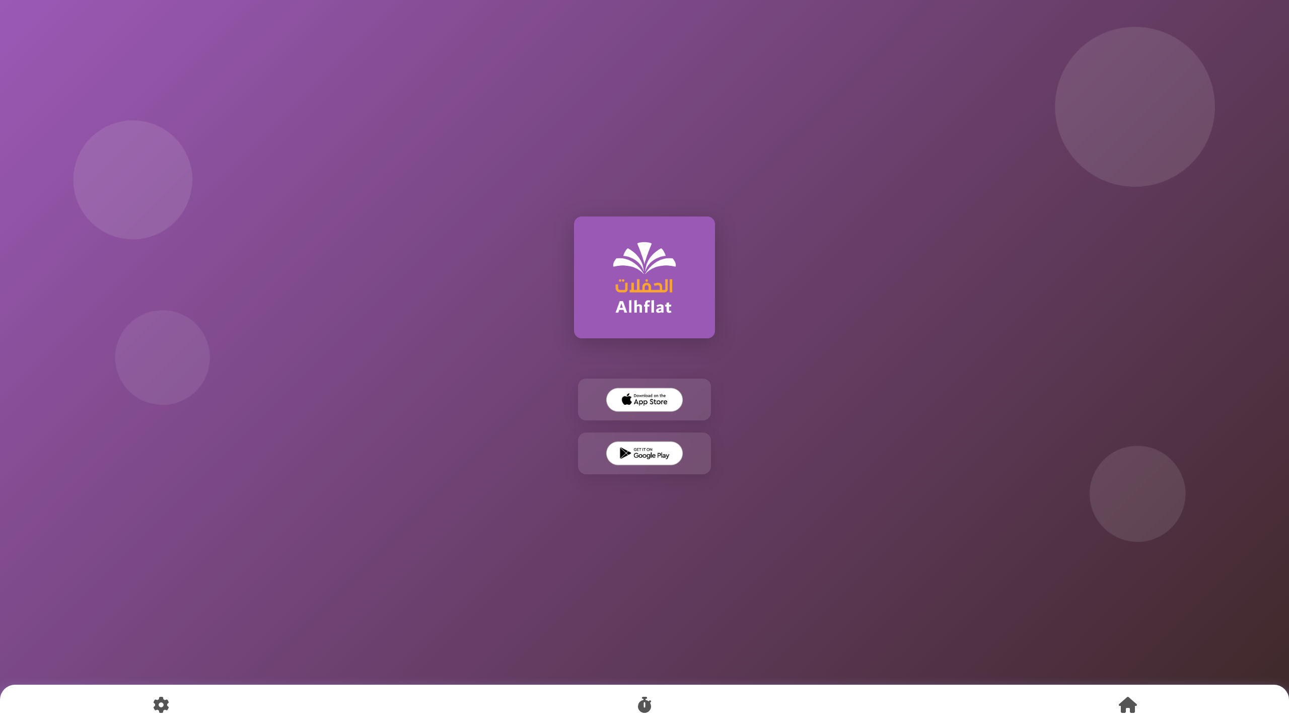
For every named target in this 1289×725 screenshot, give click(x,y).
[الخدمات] (644, 705)
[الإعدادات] (161, 705)
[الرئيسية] (1128, 705)
